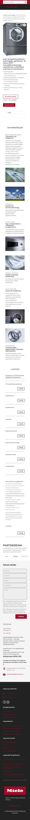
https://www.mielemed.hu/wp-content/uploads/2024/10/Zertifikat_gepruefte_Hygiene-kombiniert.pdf (14, 503)
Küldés (21, 616)
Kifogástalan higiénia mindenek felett (13, 764)
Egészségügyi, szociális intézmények (13, 725)
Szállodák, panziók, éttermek (11, 731)
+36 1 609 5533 (7, 633)
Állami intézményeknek (9, 714)
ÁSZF (4, 745)
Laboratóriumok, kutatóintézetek (12, 728)
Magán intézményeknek (10, 717)
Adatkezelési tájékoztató (10, 742)
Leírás (9, 112)
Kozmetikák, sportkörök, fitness (12, 734)
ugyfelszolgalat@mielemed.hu (15, 674)
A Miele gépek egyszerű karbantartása (13, 774)
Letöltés (21, 388)
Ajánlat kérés (9, 105)
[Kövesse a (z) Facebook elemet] (4, 702)
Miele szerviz (6, 711)
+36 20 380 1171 (7, 630)
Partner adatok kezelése (10, 751)
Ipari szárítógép (11, 15)
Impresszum (6, 748)
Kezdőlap (5, 15)
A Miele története (8, 771)
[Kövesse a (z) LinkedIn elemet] (8, 702)
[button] (24, 25)
